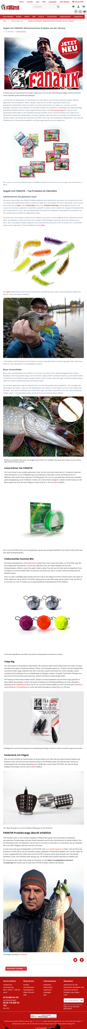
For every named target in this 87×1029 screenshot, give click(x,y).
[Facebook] (76, 12)
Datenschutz (48, 987)
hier (54, 393)
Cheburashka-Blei (29, 563)
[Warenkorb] (83, 7)
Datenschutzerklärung (74, 1005)
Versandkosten (28, 987)
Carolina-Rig (30, 205)
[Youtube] (84, 12)
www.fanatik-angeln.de (53, 849)
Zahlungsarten (28, 990)
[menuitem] (21, 1)
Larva (8, 292)
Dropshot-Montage (51, 205)
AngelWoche (20, 684)
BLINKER (23, 954)
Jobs (45, 995)
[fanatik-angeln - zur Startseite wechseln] (10, 7)
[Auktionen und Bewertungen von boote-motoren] (43, 1016)
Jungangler (47, 992)
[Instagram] (80, 12)
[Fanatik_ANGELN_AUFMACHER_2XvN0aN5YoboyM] (43, 63)
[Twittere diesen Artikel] (76, 960)
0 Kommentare (21, 32)
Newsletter (47, 985)
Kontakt (26, 985)
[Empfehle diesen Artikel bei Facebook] (82, 960)
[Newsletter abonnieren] (82, 1000)
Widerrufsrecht (28, 992)
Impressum (48, 990)
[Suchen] (58, 7)
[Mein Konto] (78, 7)
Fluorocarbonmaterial (58, 110)
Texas (19, 205)
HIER (56, 482)
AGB (24, 995)
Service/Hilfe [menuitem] (79, 2)
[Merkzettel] (73, 7)
